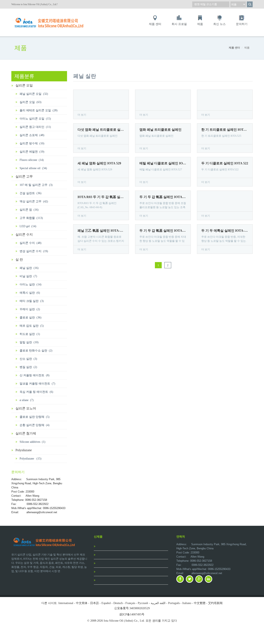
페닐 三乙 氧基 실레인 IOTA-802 (101, 230)
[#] (49, 16)
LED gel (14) (28, 226)
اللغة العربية (158, 603)
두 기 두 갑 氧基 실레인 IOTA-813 (162, 230)
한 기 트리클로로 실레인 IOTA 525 (224, 129)
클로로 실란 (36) (30, 317)
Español (106, 603)
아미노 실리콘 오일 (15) (35, 118)
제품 (200, 24)
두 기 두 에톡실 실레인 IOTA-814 (224, 230)
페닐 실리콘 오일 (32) (34, 93)
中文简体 (81, 603)
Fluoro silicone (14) (32, 159)
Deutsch (118, 603)
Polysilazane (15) (30, 458)
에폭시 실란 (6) (30, 292)
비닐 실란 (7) (28, 276)
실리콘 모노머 (25, 408)
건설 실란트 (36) (30, 193)
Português (174, 603)
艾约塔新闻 (215, 603)
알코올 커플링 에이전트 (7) (37, 383)
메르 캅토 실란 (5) (32, 325)
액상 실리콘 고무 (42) (34, 201)
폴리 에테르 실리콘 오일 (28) (39, 110)
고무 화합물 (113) (31, 218)
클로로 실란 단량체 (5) (35, 416)
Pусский (143, 603)
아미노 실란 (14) (30, 284)
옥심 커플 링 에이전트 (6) (36, 391)
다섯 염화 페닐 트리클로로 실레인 (101, 129)
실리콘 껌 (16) (29, 209)
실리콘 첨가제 (25, 433)
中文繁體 (199, 603)
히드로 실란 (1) (30, 334)
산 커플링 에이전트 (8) (35, 375)
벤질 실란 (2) (28, 367)
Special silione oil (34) (33, 168)
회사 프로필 (179, 24)
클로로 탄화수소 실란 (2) (36, 350)
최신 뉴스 (219, 24)
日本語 (94, 603)
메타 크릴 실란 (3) (32, 301)
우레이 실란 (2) (30, 309)
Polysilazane (23, 450)
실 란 (19, 259)
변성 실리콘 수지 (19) (34, 251)
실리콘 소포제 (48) (32, 135)
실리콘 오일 (24, 85)
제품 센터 (155, 24)
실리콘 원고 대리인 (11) (35, 126)
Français (130, 603)
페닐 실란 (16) (29, 267)
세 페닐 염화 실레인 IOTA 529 (99, 163)
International (65, 603)
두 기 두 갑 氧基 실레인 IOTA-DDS (162, 197)
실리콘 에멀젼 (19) (32, 151)
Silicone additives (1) (32, 441)
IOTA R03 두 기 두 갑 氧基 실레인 (101, 197)
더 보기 (82, 114)
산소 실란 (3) (28, 358)
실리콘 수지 (24, 234)
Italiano (186, 603)
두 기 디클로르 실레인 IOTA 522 (224, 163)
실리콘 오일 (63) (30, 102)
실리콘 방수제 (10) (32, 143)
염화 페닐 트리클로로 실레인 (160, 129)
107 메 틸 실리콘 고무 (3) (36, 184)
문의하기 (242, 24)
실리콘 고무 (24, 176)
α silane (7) (27, 400)
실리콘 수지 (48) (30, 243)
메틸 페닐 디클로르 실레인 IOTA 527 (162, 163)
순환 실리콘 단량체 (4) (35, 425)
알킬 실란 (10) (29, 342)
